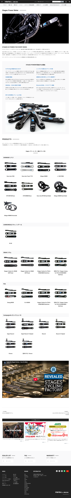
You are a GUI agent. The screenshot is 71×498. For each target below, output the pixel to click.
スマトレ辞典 (64, 5)
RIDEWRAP (26, 486)
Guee (25, 480)
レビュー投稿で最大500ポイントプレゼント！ (43, 1)
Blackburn (26, 475)
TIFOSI (25, 491)
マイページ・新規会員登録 (29, 5)
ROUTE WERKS (26, 487)
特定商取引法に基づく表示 (6, 485)
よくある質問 (45, 5)
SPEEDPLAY (26, 490)
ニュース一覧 (4, 475)
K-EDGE (25, 482)
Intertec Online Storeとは (54, 5)
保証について (4, 483)
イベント (20, 5)
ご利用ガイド (38, 5)
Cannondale (26, 476)
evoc (25, 478)
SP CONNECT (26, 488)
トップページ (4, 474)
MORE (21, 441)
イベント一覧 (4, 477)
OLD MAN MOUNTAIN (27, 483)
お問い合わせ (36, 476)
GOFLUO (25, 479)
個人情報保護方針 (16, 483)
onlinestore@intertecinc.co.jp (38, 474)
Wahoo (25, 492)
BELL (25, 474)
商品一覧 (10, 5)
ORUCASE (25, 484)
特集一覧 (15, 5)
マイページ (4, 482)
